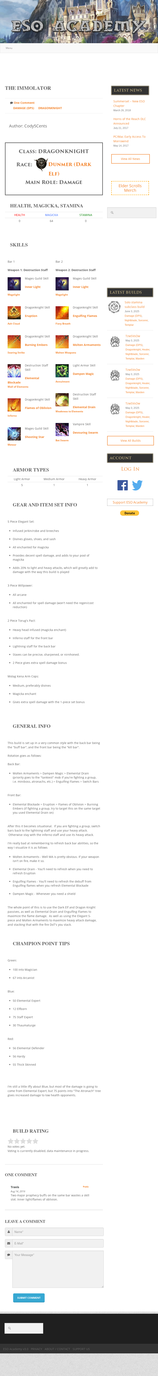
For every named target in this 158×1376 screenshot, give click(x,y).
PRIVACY (36, 1349)
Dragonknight (50, 108)
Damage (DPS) (23, 108)
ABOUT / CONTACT (57, 1349)
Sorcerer (143, 320)
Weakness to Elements (69, 411)
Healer (145, 349)
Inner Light (33, 287)
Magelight (14, 294)
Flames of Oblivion (38, 408)
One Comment (24, 103)
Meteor (12, 444)
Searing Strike (16, 352)
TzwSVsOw (132, 336)
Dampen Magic (83, 374)
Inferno (12, 415)
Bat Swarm (62, 440)
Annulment (63, 381)
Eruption (31, 316)
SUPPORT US (81, 1349)
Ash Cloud (14, 323)
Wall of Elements (18, 386)
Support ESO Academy (130, 502)
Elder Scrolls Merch (130, 188)
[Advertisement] (80, 67)
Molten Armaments (87, 345)
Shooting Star (34, 437)
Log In (130, 469)
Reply (86, 1186)
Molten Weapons (66, 352)
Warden (140, 358)
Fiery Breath (63, 323)
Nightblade (131, 320)
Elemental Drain (84, 407)
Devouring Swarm (85, 432)
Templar (129, 324)
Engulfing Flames (85, 316)
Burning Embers (36, 345)
